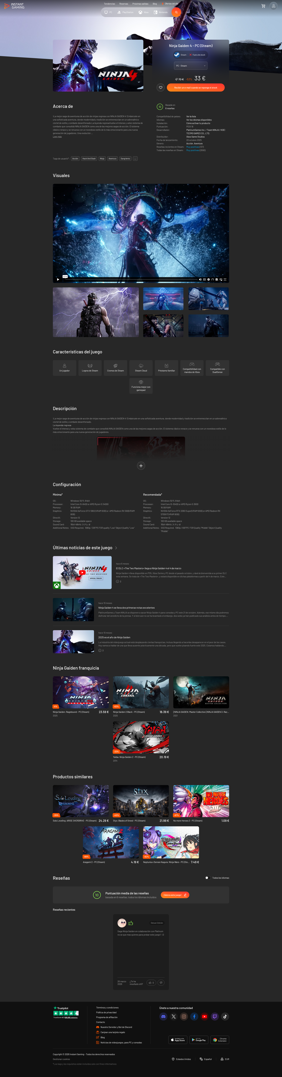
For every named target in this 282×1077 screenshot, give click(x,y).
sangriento (125, 158)
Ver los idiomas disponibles (199, 119)
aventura (112, 158)
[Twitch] (215, 1016)
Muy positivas (193, 146)
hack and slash (89, 158)
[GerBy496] (122, 923)
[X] (174, 1016)
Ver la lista (191, 116)
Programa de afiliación (107, 1017)
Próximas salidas (140, 3)
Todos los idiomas (220, 877)
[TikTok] (225, 1016)
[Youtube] (204, 1016)
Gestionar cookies (61, 1059)
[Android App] (198, 1040)
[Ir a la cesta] (263, 6)
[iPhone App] (177, 1040)
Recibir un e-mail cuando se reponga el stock (195, 87)
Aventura (198, 143)
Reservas (123, 3)
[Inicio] (14, 6)
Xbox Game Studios (195, 136)
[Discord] (163, 1016)
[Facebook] (194, 1016)
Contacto (100, 1022)
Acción (189, 143)
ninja (102, 158)
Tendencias (109, 3)
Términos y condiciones (107, 1007)
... (135, 158)
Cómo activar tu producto (198, 123)
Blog (155, 3)
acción (75, 158)
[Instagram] (184, 1016)
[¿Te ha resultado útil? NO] (161, 983)
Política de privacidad (106, 1012)
